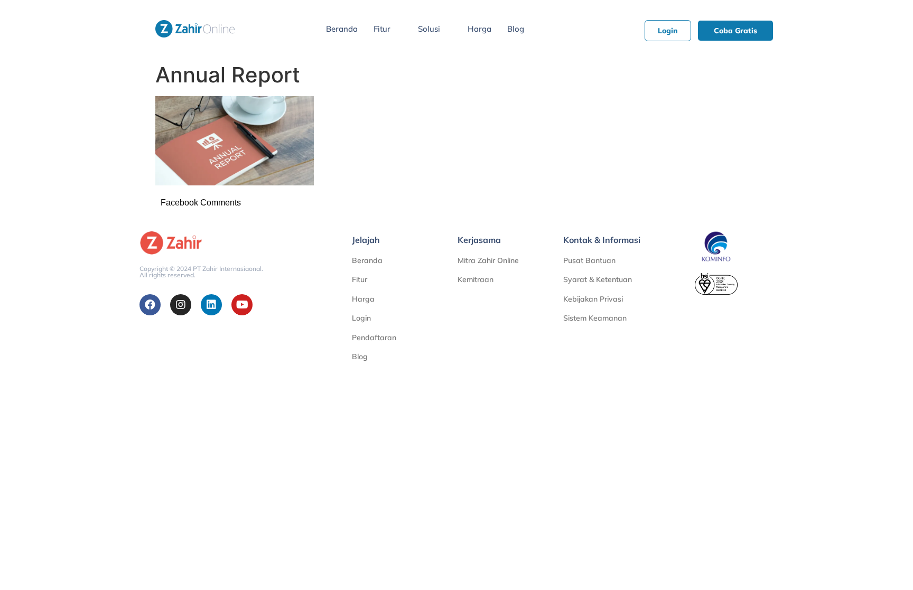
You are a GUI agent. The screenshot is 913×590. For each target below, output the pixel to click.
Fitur (382, 29)
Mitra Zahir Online (488, 260)
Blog (515, 29)
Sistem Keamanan (595, 318)
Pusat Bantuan (589, 260)
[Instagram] (180, 304)
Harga (479, 29)
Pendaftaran (374, 337)
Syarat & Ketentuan (597, 279)
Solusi (429, 29)
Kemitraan (475, 279)
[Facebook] (150, 304)
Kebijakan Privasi (593, 299)
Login (361, 318)
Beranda (342, 29)
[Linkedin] (211, 304)
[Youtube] (242, 304)
